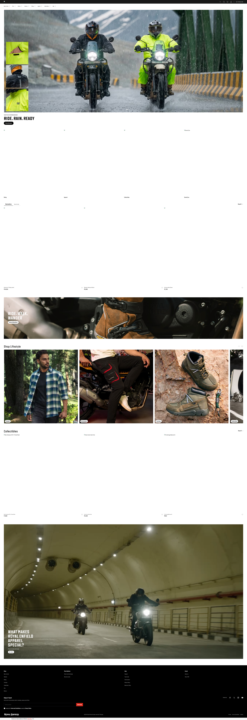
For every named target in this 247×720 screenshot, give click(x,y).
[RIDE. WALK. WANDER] (123, 318)
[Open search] (220, 2)
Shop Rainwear (8, 123)
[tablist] (123, 204)
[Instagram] (238, 697)
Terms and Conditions (16, 708)
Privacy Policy (28, 708)
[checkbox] (4, 708)
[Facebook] (230, 697)
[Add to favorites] (82, 514)
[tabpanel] (123, 249)
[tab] (8, 204)
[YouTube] (242, 697)
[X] (234, 697)
